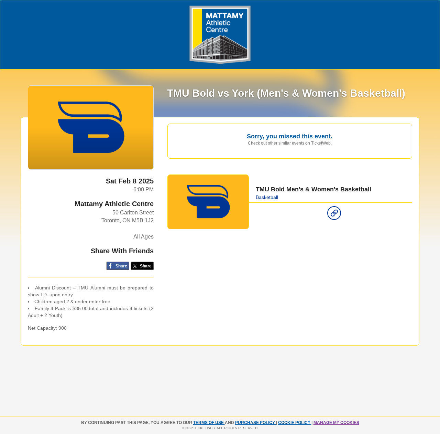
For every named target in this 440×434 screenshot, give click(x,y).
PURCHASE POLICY (255, 422)
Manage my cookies (336, 422)
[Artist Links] (334, 214)
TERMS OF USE (209, 422)
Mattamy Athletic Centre (114, 204)
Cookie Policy (294, 422)
